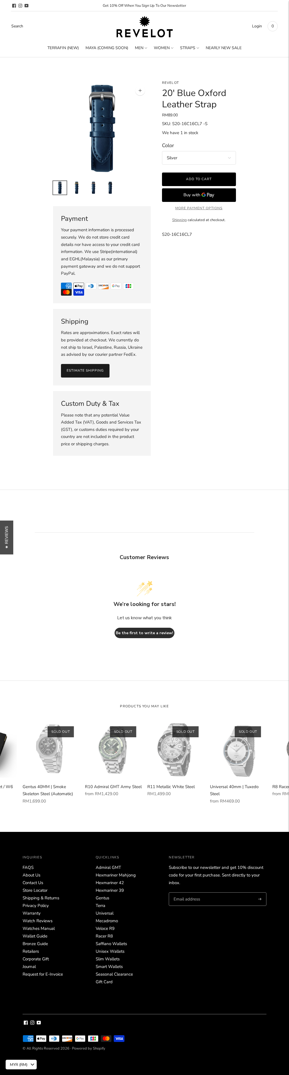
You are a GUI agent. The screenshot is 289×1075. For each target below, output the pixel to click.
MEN (139, 48)
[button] (6, 538)
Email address (186, 892)
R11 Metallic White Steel (171, 787)
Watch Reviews (37, 921)
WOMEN (162, 48)
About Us (31, 875)
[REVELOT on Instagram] (20, 6)
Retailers (31, 951)
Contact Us (33, 883)
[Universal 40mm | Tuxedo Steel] (238, 749)
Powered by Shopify (88, 1048)
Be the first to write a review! (144, 633)
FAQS (28, 867)
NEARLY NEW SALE (224, 48)
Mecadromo (107, 921)
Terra (100, 905)
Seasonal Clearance (114, 974)
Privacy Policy (36, 905)
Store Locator (35, 890)
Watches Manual (39, 928)
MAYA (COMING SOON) (107, 48)
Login (257, 26)
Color (168, 145)
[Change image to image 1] (60, 188)
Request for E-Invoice (43, 974)
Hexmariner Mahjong (116, 875)
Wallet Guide (35, 936)
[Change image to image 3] (93, 188)
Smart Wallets (109, 966)
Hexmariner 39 (110, 890)
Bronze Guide (35, 944)
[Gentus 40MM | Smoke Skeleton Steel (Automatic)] (51, 749)
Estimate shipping (85, 370)
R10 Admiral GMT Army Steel (113, 787)
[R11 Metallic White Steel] (175, 749)
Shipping (179, 220)
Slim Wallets (108, 959)
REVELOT (170, 82)
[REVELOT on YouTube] (27, 6)
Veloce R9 (105, 928)
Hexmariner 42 (110, 883)
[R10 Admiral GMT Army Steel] (113, 749)
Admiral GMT (108, 867)
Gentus (102, 898)
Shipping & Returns (41, 898)
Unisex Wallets (110, 951)
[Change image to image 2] (77, 188)
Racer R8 (104, 936)
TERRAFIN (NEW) (63, 48)
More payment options (198, 208)
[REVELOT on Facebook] (14, 6)
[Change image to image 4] (110, 188)
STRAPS (187, 48)
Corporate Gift (36, 959)
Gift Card (104, 982)
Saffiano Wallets (111, 944)
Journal (29, 966)
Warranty (32, 913)
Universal (104, 913)
